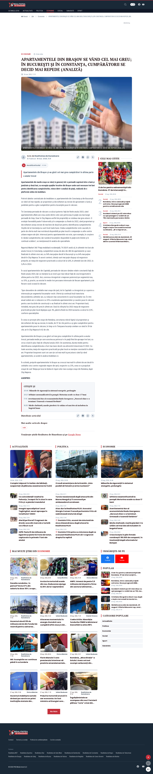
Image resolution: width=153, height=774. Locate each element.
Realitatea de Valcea (60, 756)
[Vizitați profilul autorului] (23, 157)
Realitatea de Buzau (45, 756)
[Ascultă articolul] (148, 757)
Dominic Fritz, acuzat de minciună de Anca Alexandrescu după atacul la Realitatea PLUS (74, 523)
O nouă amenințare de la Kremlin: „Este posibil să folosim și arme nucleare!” (74, 484)
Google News (74, 434)
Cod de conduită (55, 740)
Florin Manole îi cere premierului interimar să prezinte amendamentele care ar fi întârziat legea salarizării (52, 663)
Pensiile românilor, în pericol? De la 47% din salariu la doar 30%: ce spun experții (23, 587)
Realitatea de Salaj (30, 756)
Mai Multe (53, 711)
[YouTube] (143, 4)
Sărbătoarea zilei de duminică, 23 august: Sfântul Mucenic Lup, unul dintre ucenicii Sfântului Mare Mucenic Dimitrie (117, 240)
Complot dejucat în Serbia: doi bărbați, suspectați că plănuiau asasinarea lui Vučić (31, 484)
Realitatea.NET (13, 753)
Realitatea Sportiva (26, 753)
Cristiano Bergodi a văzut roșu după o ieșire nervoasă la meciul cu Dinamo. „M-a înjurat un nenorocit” (117, 228)
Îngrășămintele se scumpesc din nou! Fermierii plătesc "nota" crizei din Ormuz (83, 701)
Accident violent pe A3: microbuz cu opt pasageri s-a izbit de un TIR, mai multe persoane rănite (117, 215)
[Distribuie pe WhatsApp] (88, 157)
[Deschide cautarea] (125, 4)
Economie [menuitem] (50, 11)
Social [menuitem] (60, 11)
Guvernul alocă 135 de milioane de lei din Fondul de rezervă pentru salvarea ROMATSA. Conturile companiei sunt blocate (23, 626)
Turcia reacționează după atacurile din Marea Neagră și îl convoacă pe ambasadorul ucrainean (74, 499)
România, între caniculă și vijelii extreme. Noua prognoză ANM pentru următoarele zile (116, 204)
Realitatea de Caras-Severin (94, 756)
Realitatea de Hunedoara (47, 156)
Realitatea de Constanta (90, 753)
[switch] (132, 4)
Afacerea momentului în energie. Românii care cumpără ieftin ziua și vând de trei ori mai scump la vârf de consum (53, 625)
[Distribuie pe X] (93, 157)
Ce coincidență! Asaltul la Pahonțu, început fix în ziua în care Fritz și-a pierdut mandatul (35, 499)
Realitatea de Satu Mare (54, 753)
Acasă (25, 16)
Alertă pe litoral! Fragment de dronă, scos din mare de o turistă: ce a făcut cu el (35, 523)
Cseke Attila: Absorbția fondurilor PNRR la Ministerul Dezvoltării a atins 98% (83, 622)
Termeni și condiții (22, 740)
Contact (10, 740)
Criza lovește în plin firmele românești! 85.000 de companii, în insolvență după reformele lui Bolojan (126, 538)
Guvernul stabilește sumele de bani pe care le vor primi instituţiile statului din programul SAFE (23, 700)
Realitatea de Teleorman (123, 753)
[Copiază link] (78, 157)
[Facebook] (139, 4)
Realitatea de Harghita (76, 756)
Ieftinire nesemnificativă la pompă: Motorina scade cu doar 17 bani (57, 394)
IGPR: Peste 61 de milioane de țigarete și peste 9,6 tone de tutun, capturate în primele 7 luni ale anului (35, 536)
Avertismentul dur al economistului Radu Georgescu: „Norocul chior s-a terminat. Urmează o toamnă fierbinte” (59, 400)
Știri (33, 16)
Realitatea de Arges (107, 753)
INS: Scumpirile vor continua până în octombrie (23, 660)
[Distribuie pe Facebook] (83, 157)
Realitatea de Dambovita (72, 753)
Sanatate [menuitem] (70, 11)
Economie (41, 16)
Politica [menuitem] (39, 11)
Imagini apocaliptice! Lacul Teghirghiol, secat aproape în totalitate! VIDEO (33, 511)
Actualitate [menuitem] (28, 11)
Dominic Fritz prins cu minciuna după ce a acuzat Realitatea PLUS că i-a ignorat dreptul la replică (76, 535)
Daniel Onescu (91, 616)
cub (24, 427)
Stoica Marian (92, 578)
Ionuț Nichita (62, 578)
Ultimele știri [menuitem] (13, 11)
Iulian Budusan (61, 616)
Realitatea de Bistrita (112, 756)
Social (100, 194)
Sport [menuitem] (80, 11)
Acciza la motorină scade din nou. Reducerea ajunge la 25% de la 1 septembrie (53, 584)
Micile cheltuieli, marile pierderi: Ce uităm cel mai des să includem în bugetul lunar (58, 406)
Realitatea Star (39, 753)
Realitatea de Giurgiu (14, 756)
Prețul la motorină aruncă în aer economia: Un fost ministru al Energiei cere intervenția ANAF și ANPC (53, 700)
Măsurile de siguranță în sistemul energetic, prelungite (52, 390)
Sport (105, 223)
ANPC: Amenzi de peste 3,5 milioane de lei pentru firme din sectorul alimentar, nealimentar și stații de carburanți (83, 586)
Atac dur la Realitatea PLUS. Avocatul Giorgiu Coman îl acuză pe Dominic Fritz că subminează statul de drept (76, 511)
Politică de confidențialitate (38, 740)
